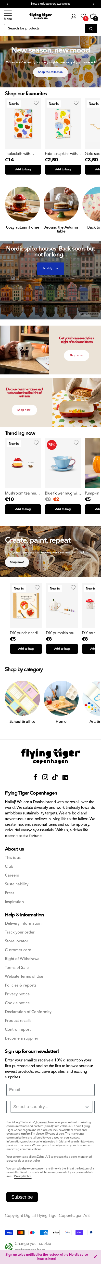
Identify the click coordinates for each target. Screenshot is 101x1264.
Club (9, 866)
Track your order (20, 932)
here (51, 1259)
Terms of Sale (17, 967)
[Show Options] (87, 1106)
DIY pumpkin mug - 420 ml (61, 633)
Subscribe (22, 1197)
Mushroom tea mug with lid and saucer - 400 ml (21, 493)
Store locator (16, 941)
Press (9, 893)
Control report (18, 1029)
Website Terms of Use (24, 976)
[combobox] (51, 1107)
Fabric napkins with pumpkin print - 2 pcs (62, 153)
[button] (8, 16)
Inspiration (14, 902)
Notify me (50, 268)
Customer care (18, 950)
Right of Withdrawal (22, 959)
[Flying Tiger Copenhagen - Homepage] (40, 16)
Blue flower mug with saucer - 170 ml (62, 493)
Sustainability (16, 884)
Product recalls (18, 1020)
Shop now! (77, 355)
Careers (12, 875)
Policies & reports (20, 985)
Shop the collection (50, 72)
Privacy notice (17, 994)
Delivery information (23, 923)
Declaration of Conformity (28, 1012)
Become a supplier (21, 1038)
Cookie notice (17, 1003)
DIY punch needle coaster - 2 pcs (25, 633)
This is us (13, 857)
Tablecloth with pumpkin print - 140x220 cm (18, 153)
